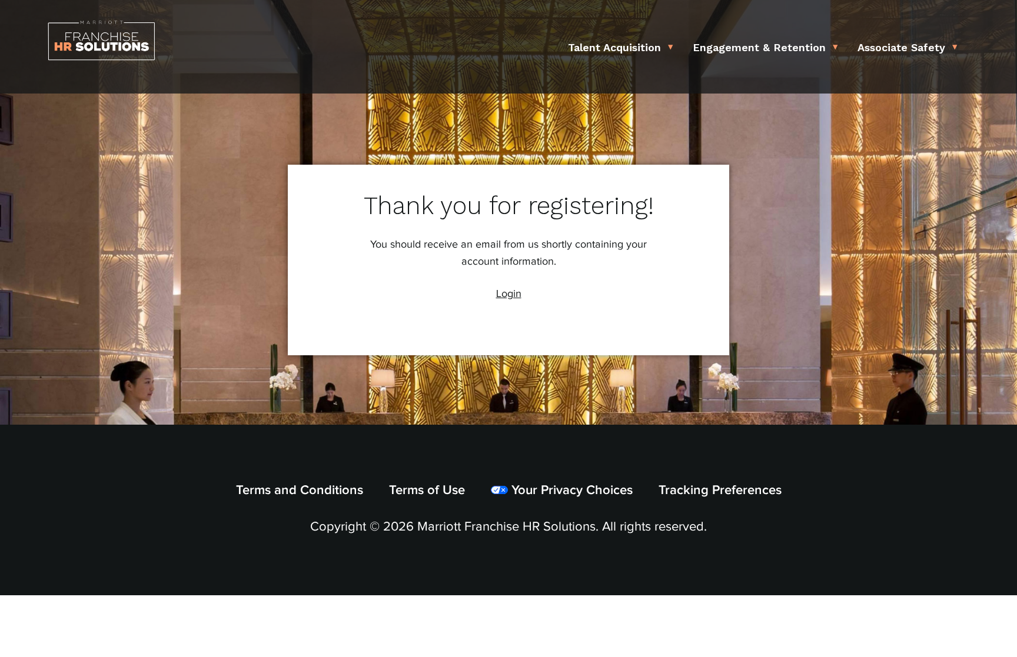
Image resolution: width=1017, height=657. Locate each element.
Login (508, 294)
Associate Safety (901, 47)
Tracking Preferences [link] (720, 490)
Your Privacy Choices (570, 490)
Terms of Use (427, 490)
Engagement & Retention (759, 47)
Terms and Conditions (299, 490)
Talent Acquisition (614, 47)
